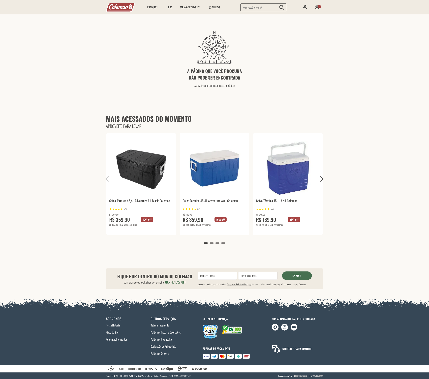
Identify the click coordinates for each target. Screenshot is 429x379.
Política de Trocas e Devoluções (165, 332)
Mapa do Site (112, 332)
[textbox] (263, 7)
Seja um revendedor (160, 325)
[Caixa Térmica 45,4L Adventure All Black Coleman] (141, 168)
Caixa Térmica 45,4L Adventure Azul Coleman (210, 201)
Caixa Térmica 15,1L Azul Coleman (276, 201)
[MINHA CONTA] (305, 7)
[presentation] (109, 179)
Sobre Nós (113, 318)
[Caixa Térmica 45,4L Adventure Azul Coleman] (214, 168)
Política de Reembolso (161, 339)
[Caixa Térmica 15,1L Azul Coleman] (288, 168)
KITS (170, 7)
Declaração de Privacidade (237, 284)
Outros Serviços (163, 318)
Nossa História (113, 325)
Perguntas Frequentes (116, 339)
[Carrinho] (317, 7)
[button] (206, 243)
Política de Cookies (159, 353)
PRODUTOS (152, 7)
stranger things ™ (190, 7)
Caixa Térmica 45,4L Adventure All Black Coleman (139, 201)
